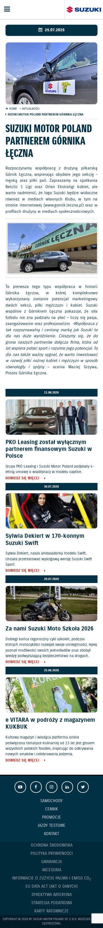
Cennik (51, 809)
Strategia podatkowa (51, 903)
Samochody (51, 801)
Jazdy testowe (51, 825)
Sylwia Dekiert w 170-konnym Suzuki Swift (44, 539)
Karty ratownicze (51, 911)
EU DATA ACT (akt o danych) (52, 886)
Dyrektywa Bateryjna (52, 895)
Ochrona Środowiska (52, 845)
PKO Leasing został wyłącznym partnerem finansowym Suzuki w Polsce (48, 449)
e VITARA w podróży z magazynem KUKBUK (50, 723)
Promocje (51, 817)
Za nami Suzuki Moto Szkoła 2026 (49, 629)
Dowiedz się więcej (22, 478)
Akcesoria (51, 870)
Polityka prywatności (51, 853)
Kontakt (51, 834)
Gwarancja (51, 862)
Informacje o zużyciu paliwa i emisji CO (51, 878)
